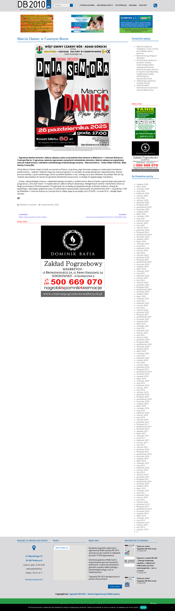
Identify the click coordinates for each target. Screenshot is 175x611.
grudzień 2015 (143, 477)
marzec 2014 (142, 525)
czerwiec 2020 (143, 353)
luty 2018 (141, 417)
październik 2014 (144, 509)
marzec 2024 (142, 250)
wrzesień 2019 (143, 374)
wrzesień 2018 (143, 401)
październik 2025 (144, 207)
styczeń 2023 (142, 282)
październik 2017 (144, 426)
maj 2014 (141, 520)
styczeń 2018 (142, 419)
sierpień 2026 (142, 184)
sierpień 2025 (142, 211)
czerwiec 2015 (143, 490)
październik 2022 (144, 289)
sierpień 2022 (142, 294)
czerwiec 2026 (143, 189)
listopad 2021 (143, 314)
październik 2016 (144, 454)
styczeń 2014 (142, 529)
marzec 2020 (142, 360)
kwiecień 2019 (143, 385)
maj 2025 (141, 218)
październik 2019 (144, 371)
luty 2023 (141, 280)
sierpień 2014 (142, 513)
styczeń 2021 (142, 337)
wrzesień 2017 (143, 429)
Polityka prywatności (34, 579)
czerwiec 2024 (143, 243)
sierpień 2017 (142, 431)
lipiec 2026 (141, 186)
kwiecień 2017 (143, 440)
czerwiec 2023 (143, 271)
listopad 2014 (143, 506)
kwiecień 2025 (143, 221)
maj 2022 (141, 301)
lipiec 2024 (141, 241)
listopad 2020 (143, 342)
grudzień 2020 (143, 339)
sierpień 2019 (142, 376)
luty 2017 (141, 445)
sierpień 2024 (142, 239)
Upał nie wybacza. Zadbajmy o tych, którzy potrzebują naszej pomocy (147, 50)
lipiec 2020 (141, 351)
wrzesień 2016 (143, 456)
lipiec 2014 (141, 515)
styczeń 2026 (142, 200)
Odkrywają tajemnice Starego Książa (146, 82)
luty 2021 (141, 335)
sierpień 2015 (142, 486)
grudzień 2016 (143, 449)
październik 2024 (144, 234)
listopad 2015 (143, 479)
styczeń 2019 (142, 392)
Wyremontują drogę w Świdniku (147, 56)
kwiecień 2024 (143, 248)
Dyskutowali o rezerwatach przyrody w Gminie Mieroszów (147, 87)
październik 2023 (144, 262)
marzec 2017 (142, 442)
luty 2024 (141, 253)
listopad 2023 (143, 259)
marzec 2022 (142, 305)
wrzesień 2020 (143, 346)
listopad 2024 (143, 232)
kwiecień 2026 (143, 193)
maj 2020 (141, 355)
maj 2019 (141, 383)
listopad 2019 (143, 369)
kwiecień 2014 (143, 522)
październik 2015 (144, 481)
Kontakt (143, 5)
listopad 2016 (143, 451)
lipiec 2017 (141, 433)
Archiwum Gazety (105, 5)
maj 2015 (141, 493)
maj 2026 (141, 191)
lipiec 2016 (141, 461)
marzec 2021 (142, 333)
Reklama (133, 5)
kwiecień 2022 (143, 303)
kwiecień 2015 (143, 495)
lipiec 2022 (141, 296)
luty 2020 (141, 362)
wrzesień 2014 (143, 511)
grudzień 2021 (143, 312)
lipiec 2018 (141, 406)
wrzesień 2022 (143, 291)
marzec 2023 (142, 278)
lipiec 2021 (141, 323)
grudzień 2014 (143, 504)
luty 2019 (141, 390)
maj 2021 (141, 328)
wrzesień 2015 (143, 483)
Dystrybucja (121, 5)
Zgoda (143, 607)
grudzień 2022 (143, 285)
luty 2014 (141, 527)
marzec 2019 (142, 387)
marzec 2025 (142, 223)
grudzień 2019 (143, 367)
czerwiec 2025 (143, 216)
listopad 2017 (143, 424)
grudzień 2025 (143, 202)
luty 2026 (141, 198)
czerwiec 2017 (143, 435)
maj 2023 (141, 273)
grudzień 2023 (143, 257)
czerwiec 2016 (143, 463)
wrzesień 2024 (143, 236)
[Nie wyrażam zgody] (172, 607)
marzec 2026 (142, 195)
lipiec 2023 (141, 269)
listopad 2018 (143, 397)
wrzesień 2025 (143, 209)
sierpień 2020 (142, 349)
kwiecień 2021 (143, 330)
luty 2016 (141, 472)
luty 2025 (141, 225)
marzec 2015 (142, 497)
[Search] (71, 5)
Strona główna (87, 5)
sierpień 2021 (142, 321)
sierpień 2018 (142, 403)
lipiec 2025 (141, 214)
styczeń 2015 (142, 502)
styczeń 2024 (142, 255)
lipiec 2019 (141, 378)
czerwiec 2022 (143, 298)
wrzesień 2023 (143, 264)
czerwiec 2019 (143, 381)
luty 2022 (141, 307)
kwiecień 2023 (143, 275)
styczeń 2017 (142, 447)
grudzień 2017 (143, 422)
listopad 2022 (143, 287)
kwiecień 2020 (143, 358)
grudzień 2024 (143, 230)
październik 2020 (144, 344)
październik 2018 (144, 399)
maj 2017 (141, 438)
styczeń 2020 (142, 365)
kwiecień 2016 (143, 467)
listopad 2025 (143, 204)
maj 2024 (141, 246)
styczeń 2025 (142, 227)
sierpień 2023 (142, 266)
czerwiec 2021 (143, 326)
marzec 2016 (142, 470)
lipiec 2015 (141, 488)
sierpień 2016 (142, 458)
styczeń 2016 (142, 474)
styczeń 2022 (142, 310)
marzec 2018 (142, 415)
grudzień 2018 (143, 394)
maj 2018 (141, 410)
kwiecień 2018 (143, 413)
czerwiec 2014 (143, 518)
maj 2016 (141, 465)
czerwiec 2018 (143, 408)
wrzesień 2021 (143, 319)
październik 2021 (144, 317)
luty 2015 (141, 499)
